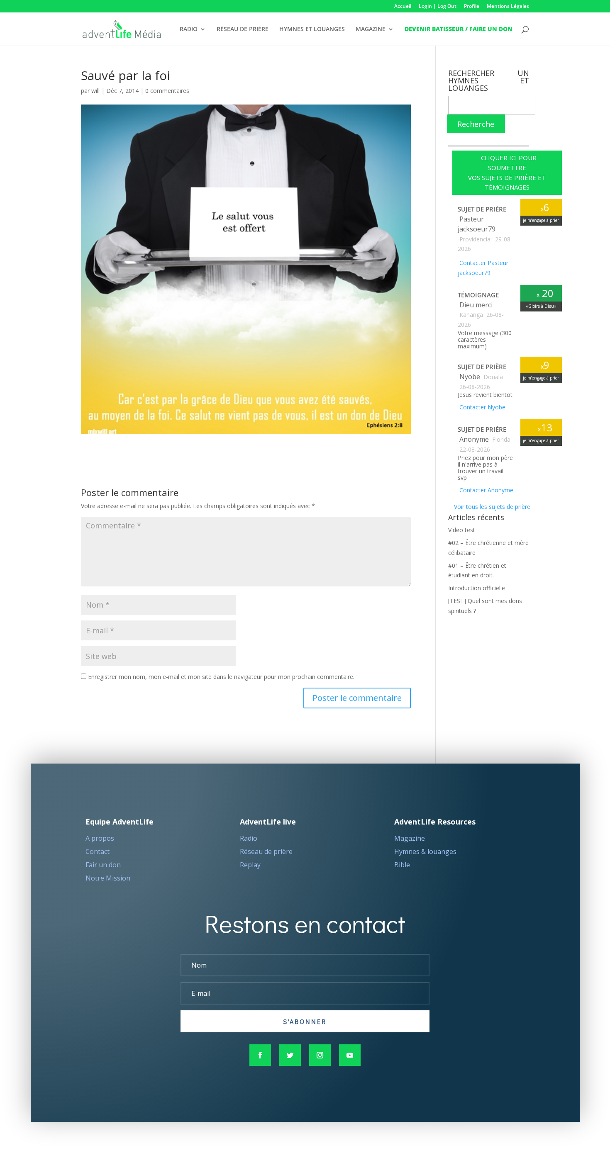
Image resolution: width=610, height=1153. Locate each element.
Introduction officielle (476, 588)
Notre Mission (107, 878)
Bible (402, 864)
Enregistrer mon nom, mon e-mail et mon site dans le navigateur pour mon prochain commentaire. (221, 677)
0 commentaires (167, 91)
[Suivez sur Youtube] (350, 1055)
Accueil (402, 7)
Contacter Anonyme (485, 490)
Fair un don (103, 864)
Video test (461, 530)
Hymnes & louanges (425, 851)
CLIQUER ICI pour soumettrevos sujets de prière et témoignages (507, 172)
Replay (250, 864)
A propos (99, 838)
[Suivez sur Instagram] (320, 1055)
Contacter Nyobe (481, 407)
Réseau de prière (266, 851)
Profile (471, 7)
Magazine (409, 838)
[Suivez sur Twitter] (290, 1055)
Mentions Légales (508, 7)
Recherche (475, 124)
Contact (97, 851)
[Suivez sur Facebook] (260, 1055)
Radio (248, 838)
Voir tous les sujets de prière (491, 507)
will (95, 91)
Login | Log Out (437, 7)
